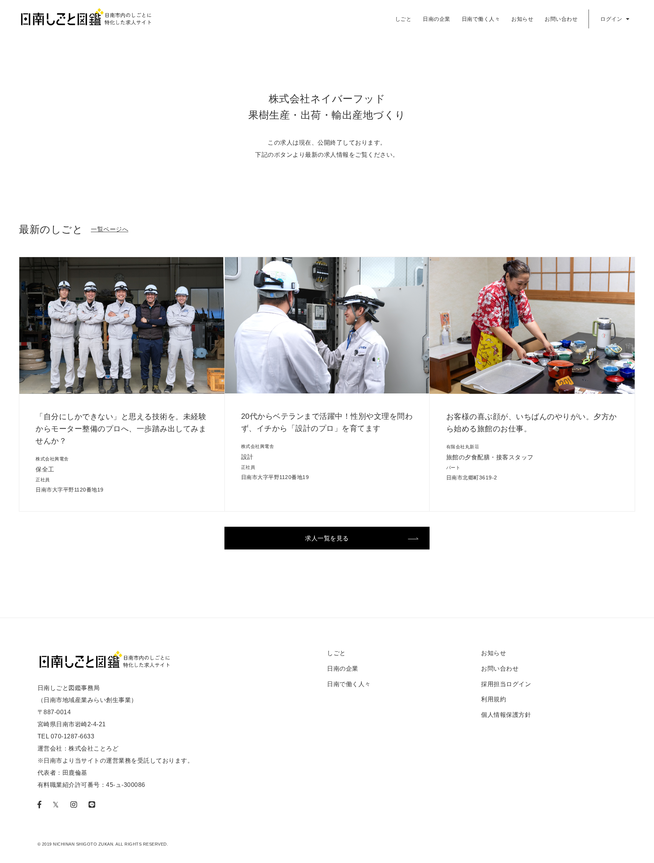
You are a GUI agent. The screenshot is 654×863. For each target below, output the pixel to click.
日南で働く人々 (481, 19)
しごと (403, 19)
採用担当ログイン (506, 684)
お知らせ (522, 19)
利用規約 (493, 699)
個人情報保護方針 (506, 715)
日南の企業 (436, 19)
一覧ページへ (109, 229)
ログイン (612, 19)
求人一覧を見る (327, 538)
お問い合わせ (561, 19)
